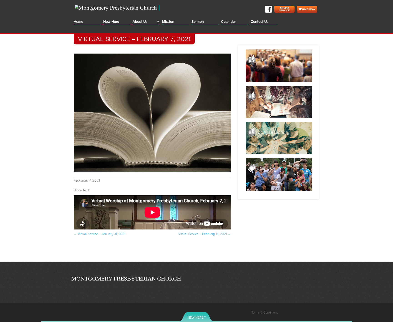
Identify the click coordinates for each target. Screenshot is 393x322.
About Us (140, 22)
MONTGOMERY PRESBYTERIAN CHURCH (126, 278)
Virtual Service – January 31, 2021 (99, 234)
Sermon (197, 22)
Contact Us (259, 22)
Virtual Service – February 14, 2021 (204, 234)
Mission (168, 22)
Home (78, 22)
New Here (111, 22)
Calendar (228, 22)
